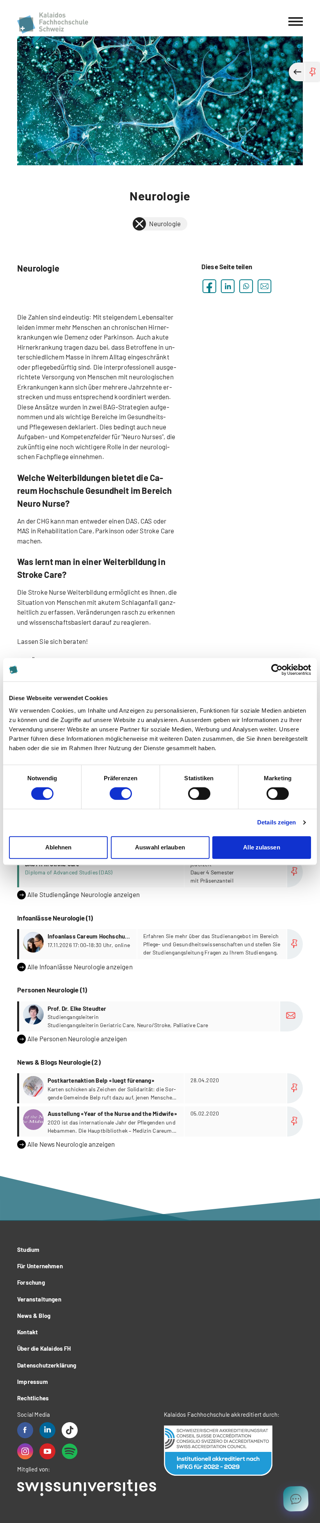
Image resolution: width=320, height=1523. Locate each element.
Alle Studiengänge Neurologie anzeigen (83, 894)
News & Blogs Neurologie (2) (59, 1062)
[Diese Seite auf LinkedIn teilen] (228, 286)
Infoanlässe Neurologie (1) (55, 918)
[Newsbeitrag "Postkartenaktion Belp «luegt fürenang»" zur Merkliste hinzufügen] (295, 1088)
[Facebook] (25, 1430)
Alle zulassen (261, 847)
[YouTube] (47, 1451)
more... (161, 872)
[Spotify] (70, 1451)
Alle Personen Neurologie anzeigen (77, 1038)
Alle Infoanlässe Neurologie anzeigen (80, 967)
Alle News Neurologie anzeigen (71, 1144)
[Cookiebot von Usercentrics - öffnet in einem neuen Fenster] (277, 670)
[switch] (121, 793)
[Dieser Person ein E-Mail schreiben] (291, 1016)
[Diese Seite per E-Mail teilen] (264, 286)
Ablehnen (58, 847)
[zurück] (139, 224)
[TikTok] (70, 1430)
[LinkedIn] (47, 1430)
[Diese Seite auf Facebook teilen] (209, 286)
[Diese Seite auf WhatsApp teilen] (246, 286)
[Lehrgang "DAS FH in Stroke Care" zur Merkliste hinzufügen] (295, 872)
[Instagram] (25, 1451)
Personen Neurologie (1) (52, 990)
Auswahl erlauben (160, 847)
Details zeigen (276, 822)
